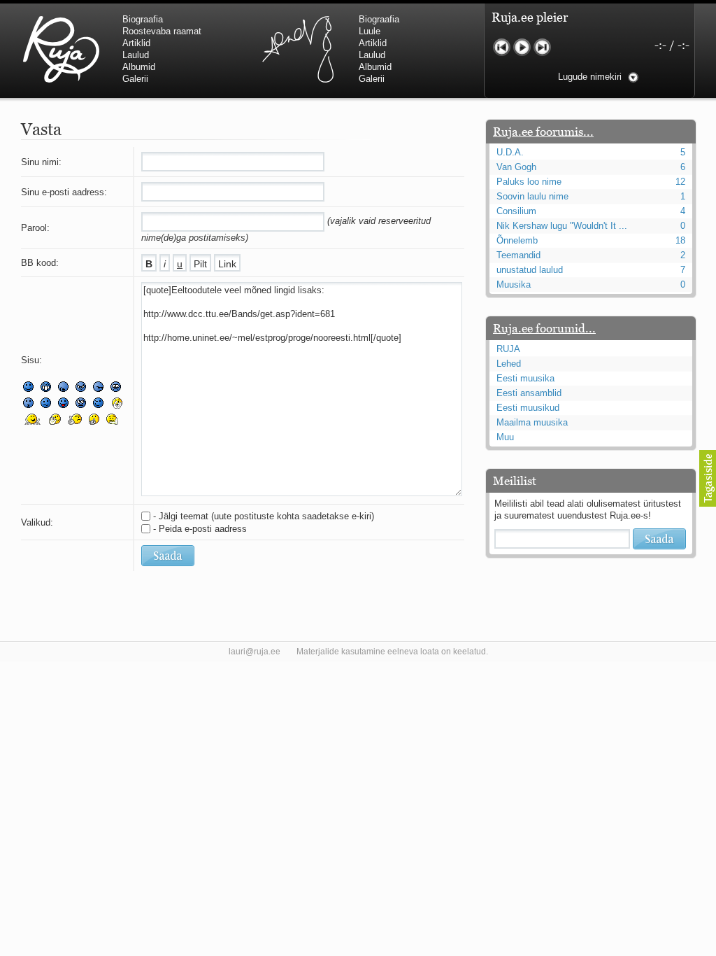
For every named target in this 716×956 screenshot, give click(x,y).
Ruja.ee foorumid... (544, 328)
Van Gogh (516, 167)
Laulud (135, 55)
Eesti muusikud (527, 407)
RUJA (61, 48)
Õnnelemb (517, 240)
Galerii (135, 78)
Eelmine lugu (501, 47)
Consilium (516, 211)
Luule (369, 31)
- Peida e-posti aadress (200, 528)
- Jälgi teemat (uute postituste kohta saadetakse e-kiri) (263, 516)
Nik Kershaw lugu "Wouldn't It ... (561, 225)
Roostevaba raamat (161, 31)
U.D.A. (510, 152)
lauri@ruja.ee (254, 651)
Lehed (508, 363)
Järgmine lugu (542, 47)
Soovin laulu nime (532, 196)
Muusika (513, 284)
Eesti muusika (525, 378)
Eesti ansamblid (528, 393)
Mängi (522, 47)
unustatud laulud (529, 270)
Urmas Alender (297, 48)
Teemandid (518, 255)
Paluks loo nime (528, 181)
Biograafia (142, 19)
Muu (505, 437)
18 (680, 240)
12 (680, 181)
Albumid (138, 67)
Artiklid (136, 43)
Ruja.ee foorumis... (543, 132)
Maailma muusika (532, 422)
